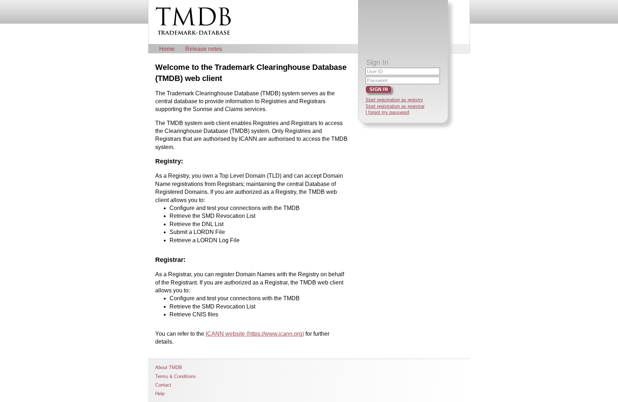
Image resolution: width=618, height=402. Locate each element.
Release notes (203, 49)
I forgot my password (387, 112)
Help (160, 393)
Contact (163, 385)
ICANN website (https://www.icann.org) (255, 334)
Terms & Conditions (175, 376)
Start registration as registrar (395, 106)
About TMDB (168, 367)
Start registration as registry (394, 99)
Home (167, 49)
